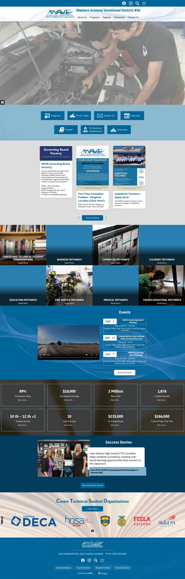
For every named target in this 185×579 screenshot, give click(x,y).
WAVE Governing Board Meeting (132, 321)
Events (124, 312)
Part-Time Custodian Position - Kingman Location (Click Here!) (91, 197)
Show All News (92, 218)
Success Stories (119, 442)
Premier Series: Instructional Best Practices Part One (131, 337)
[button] (82, 17)
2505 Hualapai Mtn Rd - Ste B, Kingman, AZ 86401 (81, 553)
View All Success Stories (92, 485)
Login (102, 573)
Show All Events (125, 372)
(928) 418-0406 (119, 553)
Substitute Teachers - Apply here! (128, 195)
